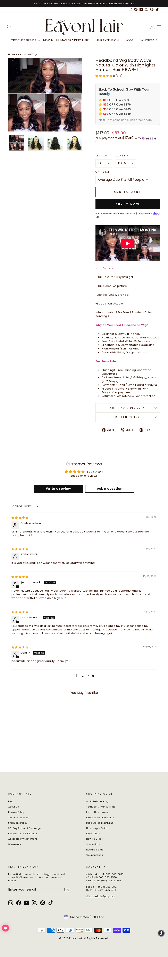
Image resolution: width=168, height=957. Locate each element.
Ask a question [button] (110, 488)
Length (101, 155)
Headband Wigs (27, 54)
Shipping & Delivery (127, 407)
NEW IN (48, 40)
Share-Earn (93, 844)
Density (122, 155)
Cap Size (102, 172)
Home (11, 54)
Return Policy (127, 417)
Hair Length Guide (97, 828)
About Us (13, 806)
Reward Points (94, 849)
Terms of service (18, 817)
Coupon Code (94, 855)
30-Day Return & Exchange (24, 828)
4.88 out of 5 (94, 472)
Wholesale (149, 40)
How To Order (94, 838)
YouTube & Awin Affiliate (101, 806)
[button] (104, 76)
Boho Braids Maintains (100, 822)
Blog (10, 801)
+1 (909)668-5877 (112, 874)
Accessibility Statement (22, 838)
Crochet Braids (24, 40)
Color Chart (93, 833)
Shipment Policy (17, 822)
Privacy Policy (16, 812)
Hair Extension (107, 40)
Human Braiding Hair (73, 40)
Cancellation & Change (22, 833)
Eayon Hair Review (97, 812)
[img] (19, 518)
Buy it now (128, 204)
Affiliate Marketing (97, 801)
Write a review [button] (58, 488)
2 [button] (83, 676)
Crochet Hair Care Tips (100, 817)
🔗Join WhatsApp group (100, 896)
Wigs (130, 40)
